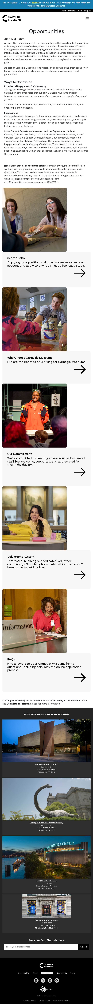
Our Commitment (19, 454)
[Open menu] (87, 18)
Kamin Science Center (46, 881)
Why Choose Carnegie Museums (29, 357)
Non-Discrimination (61, 1000)
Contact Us (62, 973)
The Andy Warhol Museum (46, 920)
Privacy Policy (29, 1000)
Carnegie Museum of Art (46, 764)
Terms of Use (44, 1000)
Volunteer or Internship (19, 704)
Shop (72, 973)
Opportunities (47, 973)
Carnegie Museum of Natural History (46, 823)
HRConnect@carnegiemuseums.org (25, 182)
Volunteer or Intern (21, 556)
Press (35, 973)
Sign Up (84, 947)
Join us (35, 3)
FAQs (11, 659)
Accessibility (23, 973)
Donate (71, 11)
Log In (87, 11)
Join (64, 11)
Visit (80, 11)
